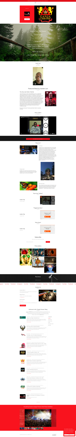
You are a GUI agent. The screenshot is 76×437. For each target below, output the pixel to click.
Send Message (23, 305)
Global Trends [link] (50, 319)
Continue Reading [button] (29, 330)
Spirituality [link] (49, 325)
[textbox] (35, 242)
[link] (27, 13)
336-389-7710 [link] (27, 8)
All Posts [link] (49, 318)
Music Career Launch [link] (50, 323)
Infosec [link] (49, 322)
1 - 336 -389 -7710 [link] (22, 297)
